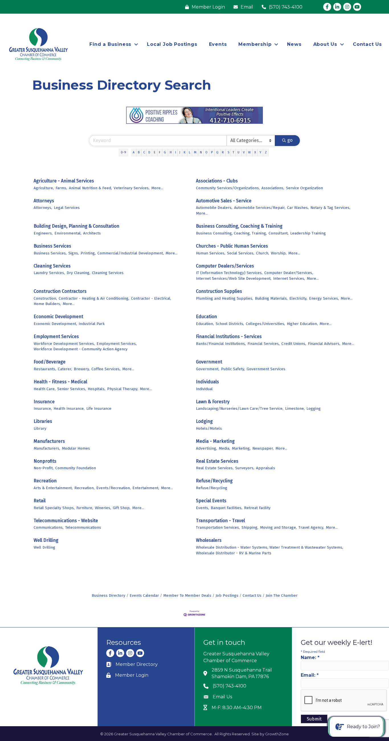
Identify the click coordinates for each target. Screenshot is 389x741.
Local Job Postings (172, 44)
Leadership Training (308, 233)
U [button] (238, 152)
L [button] (189, 152)
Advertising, (206, 448)
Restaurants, (45, 369)
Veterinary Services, (132, 188)
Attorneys (44, 200)
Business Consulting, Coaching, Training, (231, 233)
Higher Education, (302, 323)
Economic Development (58, 316)
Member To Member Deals (187, 595)
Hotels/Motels (209, 428)
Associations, (272, 188)
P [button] (212, 152)
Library (40, 428)
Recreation (45, 480)
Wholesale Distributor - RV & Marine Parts (233, 553)
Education (206, 316)
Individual (204, 388)
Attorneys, (43, 207)
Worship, (278, 253)
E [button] (154, 152)
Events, (202, 507)
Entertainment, (145, 487)
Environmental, (67, 233)
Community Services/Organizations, (228, 188)
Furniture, (84, 507)
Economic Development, (55, 323)
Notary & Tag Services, (330, 207)
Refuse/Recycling (214, 480)
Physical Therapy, (122, 388)
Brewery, (82, 369)
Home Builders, (47, 303)
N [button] (201, 152)
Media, (224, 448)
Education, (205, 323)
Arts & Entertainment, (53, 487)
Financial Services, (263, 343)
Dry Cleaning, (78, 272)
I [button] (175, 152)
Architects (92, 233)
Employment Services (56, 336)
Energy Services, (324, 298)
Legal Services (67, 207)
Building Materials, (271, 298)
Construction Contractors (60, 291)
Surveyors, (244, 468)
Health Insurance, (69, 408)
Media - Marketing (215, 441)
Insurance (44, 401)
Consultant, (278, 233)
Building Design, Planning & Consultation (76, 226)
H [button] (171, 152)
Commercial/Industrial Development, (130, 253)
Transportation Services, (218, 527)
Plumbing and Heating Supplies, (224, 298)
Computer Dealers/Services (225, 266)
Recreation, (84, 487)
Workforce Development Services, (64, 343)
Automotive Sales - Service (223, 200)
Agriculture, (44, 188)
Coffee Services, (105, 369)
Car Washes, (298, 207)
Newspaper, (263, 448)
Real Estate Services (217, 461)
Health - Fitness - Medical (60, 381)
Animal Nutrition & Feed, (90, 188)
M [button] (195, 152)
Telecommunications (83, 527)
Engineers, (43, 233)
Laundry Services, (49, 272)
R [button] (223, 152)
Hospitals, (96, 388)
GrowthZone (277, 734)
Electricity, (298, 298)
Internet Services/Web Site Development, (233, 278)
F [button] (159, 152)
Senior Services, (71, 388)
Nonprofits (45, 461)
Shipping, (249, 527)
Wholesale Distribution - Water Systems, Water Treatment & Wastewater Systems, (269, 547)
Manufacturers (49, 441)
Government (209, 362)
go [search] (289, 140)
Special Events (211, 500)
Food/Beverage (49, 362)
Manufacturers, (47, 448)
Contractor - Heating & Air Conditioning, (94, 298)
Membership (254, 44)
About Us (325, 44)
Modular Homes (76, 448)
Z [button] (266, 152)
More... (157, 188)
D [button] (149, 152)
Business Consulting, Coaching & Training (239, 226)
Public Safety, (233, 369)
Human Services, (210, 253)
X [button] (255, 152)
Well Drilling (46, 540)
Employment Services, (117, 343)
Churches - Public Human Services (232, 246)
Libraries (43, 421)
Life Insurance (98, 408)
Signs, (73, 253)
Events (218, 44)
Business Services (52, 246)
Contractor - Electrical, (151, 298)
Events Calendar (144, 595)
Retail (40, 500)
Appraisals (265, 468)
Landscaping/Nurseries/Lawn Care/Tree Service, (239, 408)
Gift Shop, (121, 507)
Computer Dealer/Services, (288, 272)
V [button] (244, 152)
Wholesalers (209, 540)
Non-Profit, (44, 468)
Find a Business (110, 44)
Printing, (88, 253)
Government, (207, 369)
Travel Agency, (311, 527)
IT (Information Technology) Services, (229, 272)
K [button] (184, 152)
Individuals (207, 381)
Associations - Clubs (217, 181)
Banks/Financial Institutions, (221, 343)
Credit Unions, (293, 343)
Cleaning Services (52, 266)
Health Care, (45, 388)
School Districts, (230, 323)
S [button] (228, 152)
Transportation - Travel (220, 520)
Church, (262, 253)
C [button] (144, 152)
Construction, (45, 298)
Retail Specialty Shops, (54, 507)
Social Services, (240, 253)
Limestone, (295, 408)
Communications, (49, 527)
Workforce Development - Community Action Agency (81, 349)
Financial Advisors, (324, 343)
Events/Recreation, (113, 487)
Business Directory (108, 595)
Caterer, (65, 369)
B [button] (139, 152)
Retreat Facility (257, 507)
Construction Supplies (219, 291)
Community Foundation (75, 468)
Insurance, (43, 408)
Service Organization (304, 188)
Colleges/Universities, (265, 323)
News (294, 44)
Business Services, (50, 253)
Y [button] (260, 152)
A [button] (133, 152)
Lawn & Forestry (213, 401)
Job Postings (227, 595)
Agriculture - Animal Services (64, 181)
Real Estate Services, (215, 468)
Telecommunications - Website (66, 520)
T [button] (233, 152)
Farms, (61, 188)
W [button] (249, 152)
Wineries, (103, 507)
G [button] (165, 152)
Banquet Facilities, (226, 507)
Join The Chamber (282, 595)
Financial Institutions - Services (229, 336)
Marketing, (241, 448)
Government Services (266, 369)
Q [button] (217, 152)
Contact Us (367, 44)
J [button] (179, 152)
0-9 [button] (123, 152)
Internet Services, (289, 278)
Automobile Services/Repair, (259, 207)
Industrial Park (92, 323)
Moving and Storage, (278, 527)
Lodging (204, 421)
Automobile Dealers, (214, 207)
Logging (313, 408)
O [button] (206, 152)
